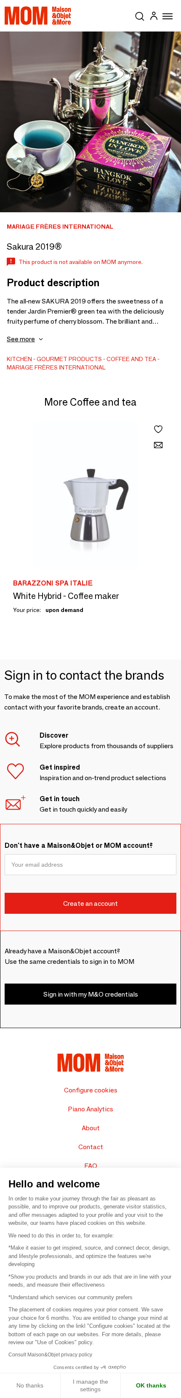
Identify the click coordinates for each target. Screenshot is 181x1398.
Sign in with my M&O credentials (90, 994)
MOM (38, 15)
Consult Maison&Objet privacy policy (50, 1355)
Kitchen (19, 359)
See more (21, 339)
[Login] (153, 17)
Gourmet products (69, 359)
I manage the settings (90, 1385)
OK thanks (151, 1385)
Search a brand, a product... (139, 14)
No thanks (29, 1385)
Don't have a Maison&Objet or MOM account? (79, 845)
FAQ (90, 1166)
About (91, 1128)
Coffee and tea (131, 359)
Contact (90, 1147)
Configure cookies (90, 1090)
